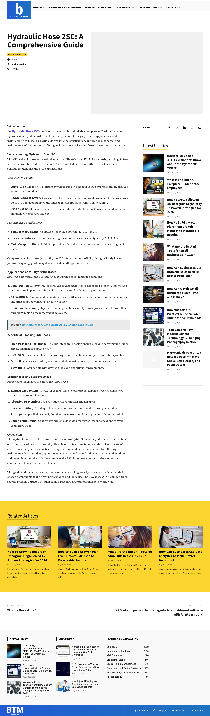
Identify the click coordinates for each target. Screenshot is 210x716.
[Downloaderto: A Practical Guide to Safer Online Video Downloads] (153, 316)
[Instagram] (154, 710)
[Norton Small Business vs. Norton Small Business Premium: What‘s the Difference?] (63, 651)
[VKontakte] (173, 710)
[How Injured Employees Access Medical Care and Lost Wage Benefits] (63, 686)
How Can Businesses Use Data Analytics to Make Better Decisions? (184, 272)
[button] (198, 6)
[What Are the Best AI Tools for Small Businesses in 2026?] (153, 252)
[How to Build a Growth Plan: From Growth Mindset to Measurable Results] (153, 229)
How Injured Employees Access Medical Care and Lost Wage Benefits (85, 684)
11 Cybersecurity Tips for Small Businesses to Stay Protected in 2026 (85, 667)
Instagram (162, 710)
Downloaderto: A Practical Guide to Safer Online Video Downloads (184, 314)
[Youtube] (192, 710)
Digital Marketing (17, 54)
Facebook (143, 710)
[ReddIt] (192, 127)
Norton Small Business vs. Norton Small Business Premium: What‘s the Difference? (86, 650)
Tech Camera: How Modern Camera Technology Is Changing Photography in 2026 (184, 336)
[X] (177, 127)
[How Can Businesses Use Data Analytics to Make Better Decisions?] (153, 273)
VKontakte (181, 710)
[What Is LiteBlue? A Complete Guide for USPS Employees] (153, 186)
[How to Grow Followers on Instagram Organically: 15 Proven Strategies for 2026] (153, 207)
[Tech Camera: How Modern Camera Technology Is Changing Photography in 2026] (153, 337)
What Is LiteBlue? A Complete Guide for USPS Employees (184, 184)
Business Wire (18, 64)
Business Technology (32, 682)
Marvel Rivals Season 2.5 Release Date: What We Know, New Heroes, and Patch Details (184, 359)
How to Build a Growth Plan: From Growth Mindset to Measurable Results (183, 228)
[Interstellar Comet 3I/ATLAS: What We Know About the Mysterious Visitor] (153, 163)
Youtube (199, 710)
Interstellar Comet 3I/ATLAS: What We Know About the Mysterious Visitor (184, 162)
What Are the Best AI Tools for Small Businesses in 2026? (181, 250)
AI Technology (29, 645)
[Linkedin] (184, 127)
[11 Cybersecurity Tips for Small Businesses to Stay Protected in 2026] (63, 669)
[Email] (199, 127)
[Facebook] (169, 127)
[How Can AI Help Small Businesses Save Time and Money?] (153, 294)
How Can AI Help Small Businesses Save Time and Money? (182, 293)
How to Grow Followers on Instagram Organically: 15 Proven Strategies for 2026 (185, 206)
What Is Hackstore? (21, 610)
